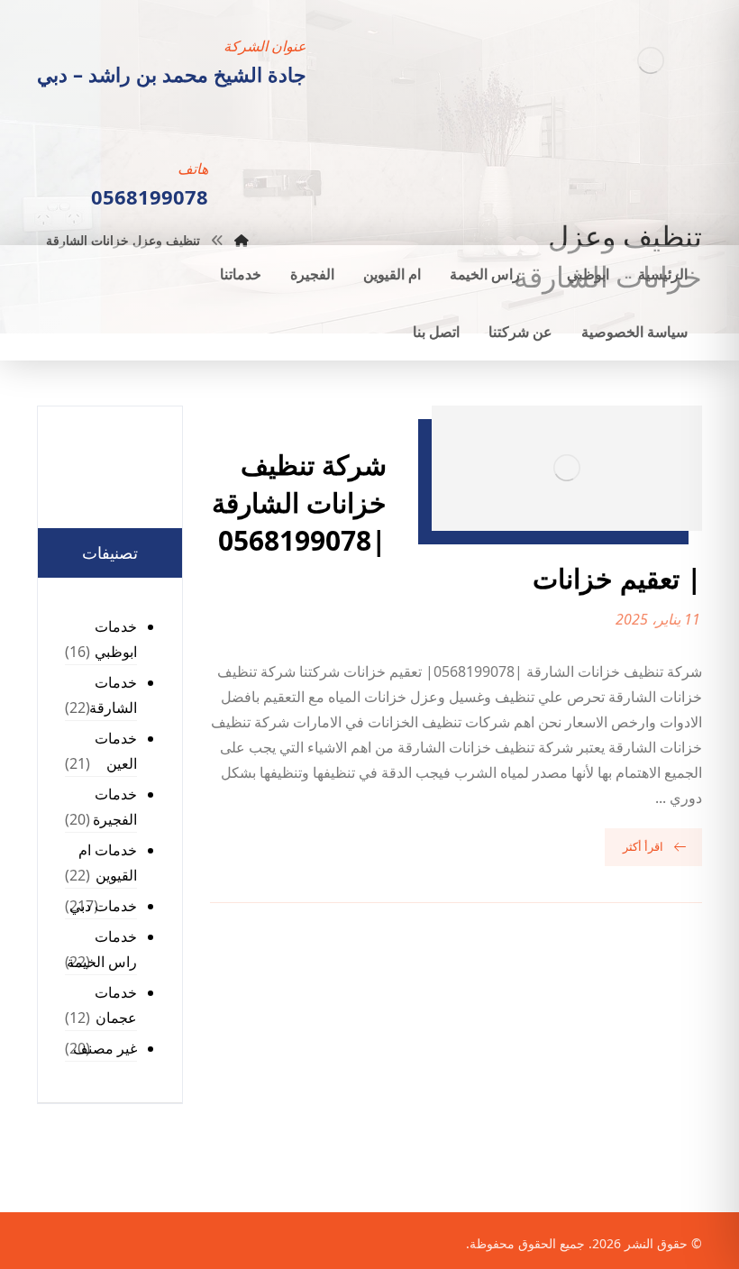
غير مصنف (105, 1048)
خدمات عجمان (116, 1004)
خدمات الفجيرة (115, 806)
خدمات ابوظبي (116, 639)
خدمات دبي (103, 906)
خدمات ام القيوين (107, 862)
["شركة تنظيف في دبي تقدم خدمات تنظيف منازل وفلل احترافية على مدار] (650, 60)
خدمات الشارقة (113, 694)
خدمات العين (116, 750)
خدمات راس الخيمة (102, 949)
